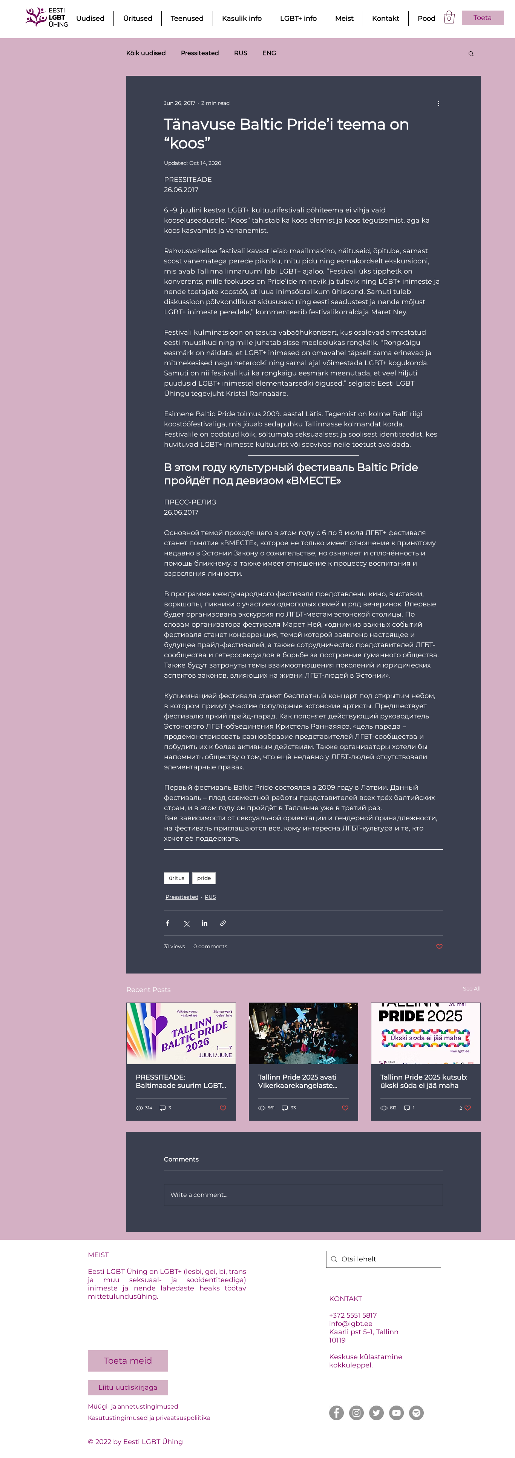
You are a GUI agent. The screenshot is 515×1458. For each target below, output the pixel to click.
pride (204, 878)
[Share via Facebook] (167, 923)
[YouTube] (396, 1413)
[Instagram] (356, 1413)
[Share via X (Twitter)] (186, 923)
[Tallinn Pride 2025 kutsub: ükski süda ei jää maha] (425, 1033)
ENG (269, 53)
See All (472, 988)
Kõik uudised (146, 53)
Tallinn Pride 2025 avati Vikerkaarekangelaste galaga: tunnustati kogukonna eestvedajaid (300, 1081)
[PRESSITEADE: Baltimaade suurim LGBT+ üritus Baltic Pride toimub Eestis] (181, 1033)
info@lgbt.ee (350, 1324)
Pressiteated (200, 53)
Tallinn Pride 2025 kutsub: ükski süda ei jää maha (423, 1081)
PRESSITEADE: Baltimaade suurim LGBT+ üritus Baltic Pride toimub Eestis (180, 1081)
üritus (176, 878)
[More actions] (438, 103)
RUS (240, 53)
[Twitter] (376, 1413)
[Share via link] (223, 923)
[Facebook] (336, 1413)
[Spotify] (416, 1413)
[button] (449, 17)
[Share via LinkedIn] (204, 923)
